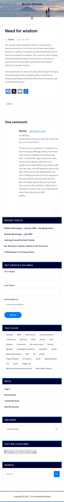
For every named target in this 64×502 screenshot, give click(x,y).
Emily (33, 339)
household (21, 344)
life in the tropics (36, 344)
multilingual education (26, 349)
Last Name (9, 285)
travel (15, 364)
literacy (50, 344)
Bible (19, 334)
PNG (27, 354)
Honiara (9, 344)
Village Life (26, 364)
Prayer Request (12, 359)
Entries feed (10, 395)
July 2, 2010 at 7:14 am (37, 131)
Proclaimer (27, 359)
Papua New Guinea (13, 354)
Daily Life (23, 339)
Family (42, 339)
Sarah (38, 359)
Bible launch (30, 334)
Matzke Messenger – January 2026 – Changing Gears (28, 228)
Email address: (11, 299)
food (51, 339)
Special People (51, 359)
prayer (9, 104)
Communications (46, 334)
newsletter (43, 349)
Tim (7, 364)
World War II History (44, 368)
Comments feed (11, 400)
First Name (9, 271)
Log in (7, 389)
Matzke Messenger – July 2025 (18, 234)
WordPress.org (11, 406)
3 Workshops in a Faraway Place (19, 252)
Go (56, 474)
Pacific (54, 349)
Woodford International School (19, 368)
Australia (9, 334)
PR (34, 354)
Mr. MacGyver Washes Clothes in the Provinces (26, 246)
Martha (9, 39)
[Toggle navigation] (32, 18)
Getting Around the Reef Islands (19, 240)
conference (11, 339)
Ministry (9, 349)
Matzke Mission (32, 4)
